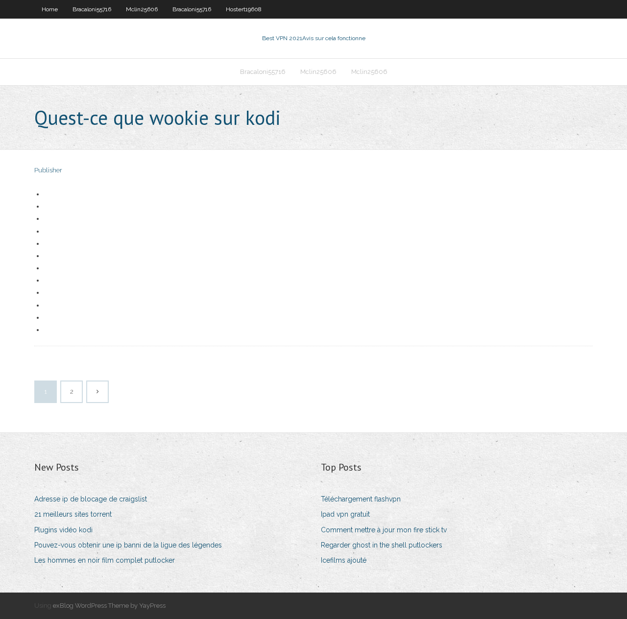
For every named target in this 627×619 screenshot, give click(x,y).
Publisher (48, 170)
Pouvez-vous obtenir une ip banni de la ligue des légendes (128, 545)
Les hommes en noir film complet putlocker (104, 560)
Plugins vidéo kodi (63, 530)
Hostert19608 (244, 9)
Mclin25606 (142, 9)
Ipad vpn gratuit (345, 514)
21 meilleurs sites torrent (73, 514)
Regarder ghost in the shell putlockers (381, 545)
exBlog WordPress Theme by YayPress (109, 605)
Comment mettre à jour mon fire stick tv (384, 530)
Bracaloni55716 (91, 9)
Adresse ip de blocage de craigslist (90, 499)
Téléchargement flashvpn (361, 499)
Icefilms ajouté (343, 560)
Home (50, 9)
